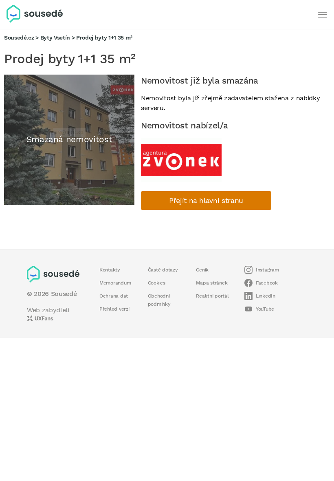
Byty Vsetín (55, 37)
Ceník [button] (202, 270)
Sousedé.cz (19, 37)
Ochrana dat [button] (113, 296)
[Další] (322, 15)
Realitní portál (212, 296)
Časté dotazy (163, 270)
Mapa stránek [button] (211, 283)
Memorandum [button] (115, 283)
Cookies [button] (156, 283)
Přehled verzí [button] (114, 309)
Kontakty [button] (109, 270)
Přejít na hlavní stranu (206, 200)
